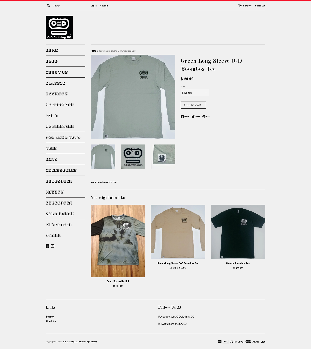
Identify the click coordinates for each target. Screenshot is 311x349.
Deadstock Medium (59, 186)
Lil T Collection (60, 121)
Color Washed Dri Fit (118, 281)
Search (50, 316)
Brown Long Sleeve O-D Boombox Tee (177, 263)
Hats (51, 159)
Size (183, 86)
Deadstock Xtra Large (60, 208)
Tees (51, 148)
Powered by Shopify (87, 341)
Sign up (104, 5)
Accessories (61, 170)
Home (52, 50)
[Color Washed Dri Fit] (118, 241)
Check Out (260, 5)
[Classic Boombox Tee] (238, 232)
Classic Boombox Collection (60, 94)
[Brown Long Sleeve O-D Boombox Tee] (178, 232)
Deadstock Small (59, 230)
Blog (52, 61)
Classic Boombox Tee (238, 263)
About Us (57, 72)
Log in (94, 5)
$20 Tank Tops (63, 137)
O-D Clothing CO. (70, 341)
